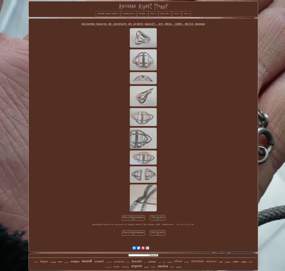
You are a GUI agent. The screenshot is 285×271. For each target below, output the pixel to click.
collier (236, 261)
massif (87, 261)
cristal (109, 262)
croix (145, 262)
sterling (53, 262)
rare (60, 261)
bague (44, 261)
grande (170, 262)
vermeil (99, 261)
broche (186, 262)
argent (136, 266)
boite (116, 266)
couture (227, 262)
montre (146, 267)
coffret (244, 262)
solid (159, 262)
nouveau (125, 267)
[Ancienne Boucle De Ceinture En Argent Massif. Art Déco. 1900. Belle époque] (143, 38)
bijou (153, 267)
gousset (66, 262)
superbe (178, 267)
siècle (128, 262)
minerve (211, 261)
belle (172, 267)
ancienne (197, 261)
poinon (152, 261)
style (221, 262)
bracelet (137, 261)
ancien (163, 266)
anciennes (108, 267)
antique (75, 261)
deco (164, 262)
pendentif (119, 261)
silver (178, 261)
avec (36, 262)
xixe (250, 262)
